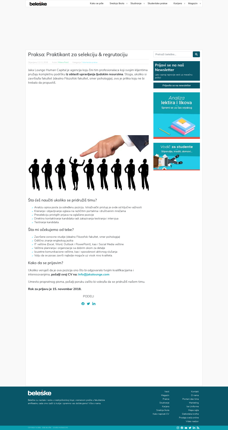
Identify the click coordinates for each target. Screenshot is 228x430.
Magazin (193, 3)
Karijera (178, 3)
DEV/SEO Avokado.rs (60, 428)
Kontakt (195, 391)
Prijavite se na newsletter (177, 85)
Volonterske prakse (89, 62)
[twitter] (88, 303)
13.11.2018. (43, 62)
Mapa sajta (193, 410)
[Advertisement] (114, 26)
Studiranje (135, 3)
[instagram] (178, 428)
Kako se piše (96, 3)
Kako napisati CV (161, 413)
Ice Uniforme (193, 406)
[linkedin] (94, 304)
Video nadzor (192, 421)
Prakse (166, 399)
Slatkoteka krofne (190, 413)
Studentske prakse (157, 3)
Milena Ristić (63, 62)
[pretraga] (196, 54)
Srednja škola (117, 3)
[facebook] (83, 303)
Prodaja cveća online (189, 417)
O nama (195, 395)
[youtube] (186, 428)
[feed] (198, 428)
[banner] (176, 156)
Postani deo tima (190, 399)
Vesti (166, 391)
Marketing (194, 402)
